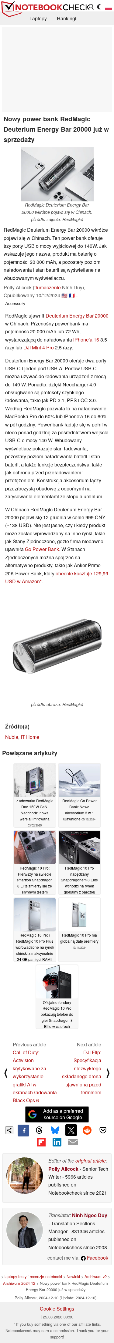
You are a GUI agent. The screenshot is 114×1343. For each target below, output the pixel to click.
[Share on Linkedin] (57, 1142)
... (107, 18)
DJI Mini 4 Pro (38, 347)
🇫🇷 (72, 295)
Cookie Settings (57, 1308)
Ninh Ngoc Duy (89, 1215)
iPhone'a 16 (86, 339)
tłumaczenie (47, 287)
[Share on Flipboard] (41, 1142)
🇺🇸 (64, 295)
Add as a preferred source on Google (63, 1114)
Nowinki (73, 1276)
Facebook (97, 1257)
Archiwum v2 (96, 1276)
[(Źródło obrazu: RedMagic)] (57, 646)
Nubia (11, 736)
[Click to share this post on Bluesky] (55, 1130)
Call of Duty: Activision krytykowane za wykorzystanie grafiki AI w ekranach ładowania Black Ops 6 (35, 1076)
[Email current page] (73, 1142)
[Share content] (9, 1130)
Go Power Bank (42, 549)
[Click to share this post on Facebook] (23, 1130)
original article (90, 1160)
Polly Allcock (63, 1168)
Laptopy (38, 18)
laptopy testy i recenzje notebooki (33, 1276)
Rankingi (66, 18)
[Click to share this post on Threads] (39, 1130)
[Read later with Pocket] (103, 1130)
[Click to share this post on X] (71, 1130)
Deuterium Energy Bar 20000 (77, 315)
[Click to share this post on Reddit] (87, 1130)
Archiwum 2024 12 (19, 1283)
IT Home (30, 736)
